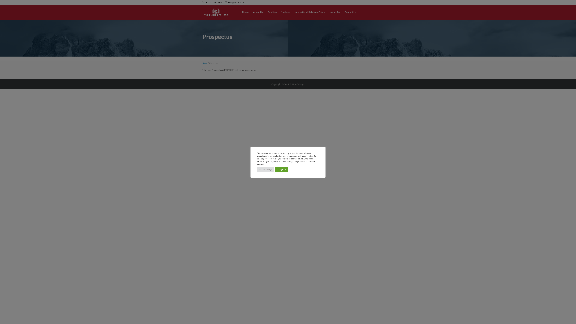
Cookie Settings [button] (265, 169)
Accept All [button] (281, 169)
